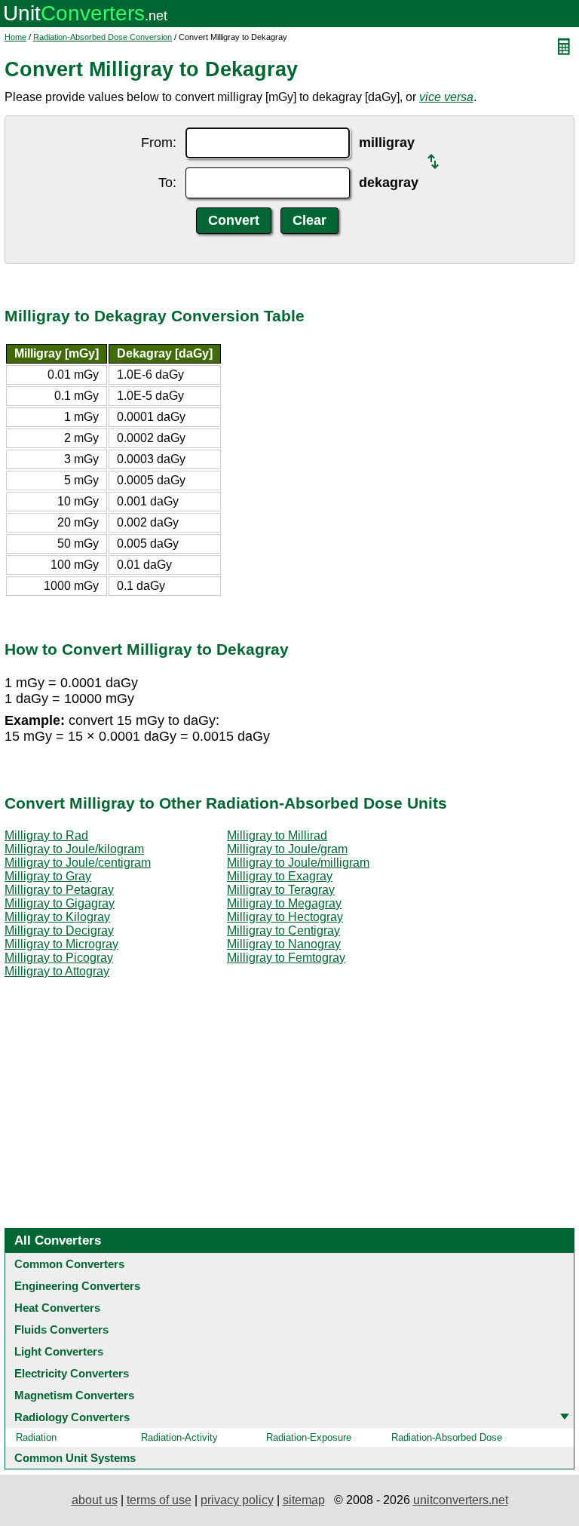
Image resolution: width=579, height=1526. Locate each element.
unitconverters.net (460, 1500)
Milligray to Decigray (59, 930)
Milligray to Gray (48, 876)
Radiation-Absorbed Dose (446, 1437)
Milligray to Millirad (277, 835)
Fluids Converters (61, 1329)
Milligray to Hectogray (285, 916)
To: (167, 182)
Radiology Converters (72, 1417)
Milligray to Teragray (281, 889)
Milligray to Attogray (57, 971)
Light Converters (58, 1351)
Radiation (36, 1437)
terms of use (159, 1500)
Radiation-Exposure (308, 1437)
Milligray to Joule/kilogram (74, 849)
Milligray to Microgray (61, 944)
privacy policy (237, 1500)
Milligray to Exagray (279, 876)
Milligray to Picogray (59, 957)
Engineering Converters (77, 1285)
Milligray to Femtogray (286, 957)
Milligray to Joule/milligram (298, 862)
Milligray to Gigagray (60, 903)
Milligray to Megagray (284, 903)
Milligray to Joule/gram (287, 849)
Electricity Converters (71, 1373)
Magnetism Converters (74, 1395)
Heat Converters (57, 1307)
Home (15, 36)
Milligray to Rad (46, 835)
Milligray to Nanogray (284, 944)
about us (95, 1500)
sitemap (304, 1500)
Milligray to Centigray (283, 930)
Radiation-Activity (179, 1437)
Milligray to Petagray (59, 889)
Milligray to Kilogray (57, 916)
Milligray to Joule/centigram (78, 862)
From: (158, 142)
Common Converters (69, 1263)
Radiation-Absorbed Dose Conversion (102, 36)
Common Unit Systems (75, 1457)
